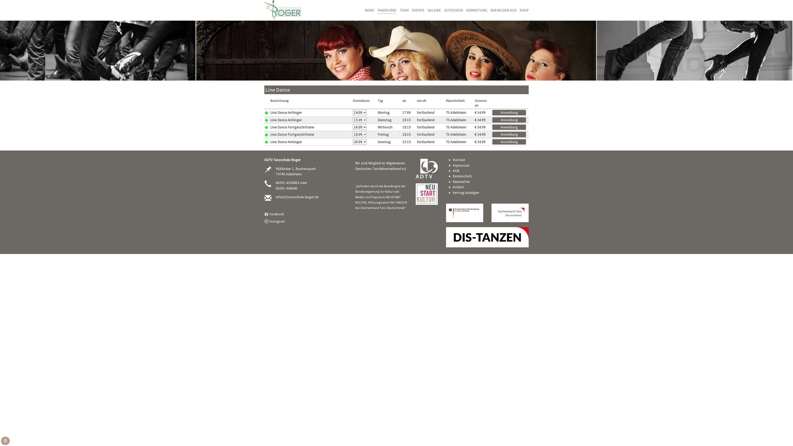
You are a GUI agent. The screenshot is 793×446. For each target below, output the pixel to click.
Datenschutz (462, 176)
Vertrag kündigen (466, 192)
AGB (456, 170)
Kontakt (459, 160)
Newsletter (461, 181)
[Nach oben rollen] (783, 436)
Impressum (461, 165)
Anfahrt (458, 187)
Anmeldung (509, 112)
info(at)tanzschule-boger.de (297, 197)
